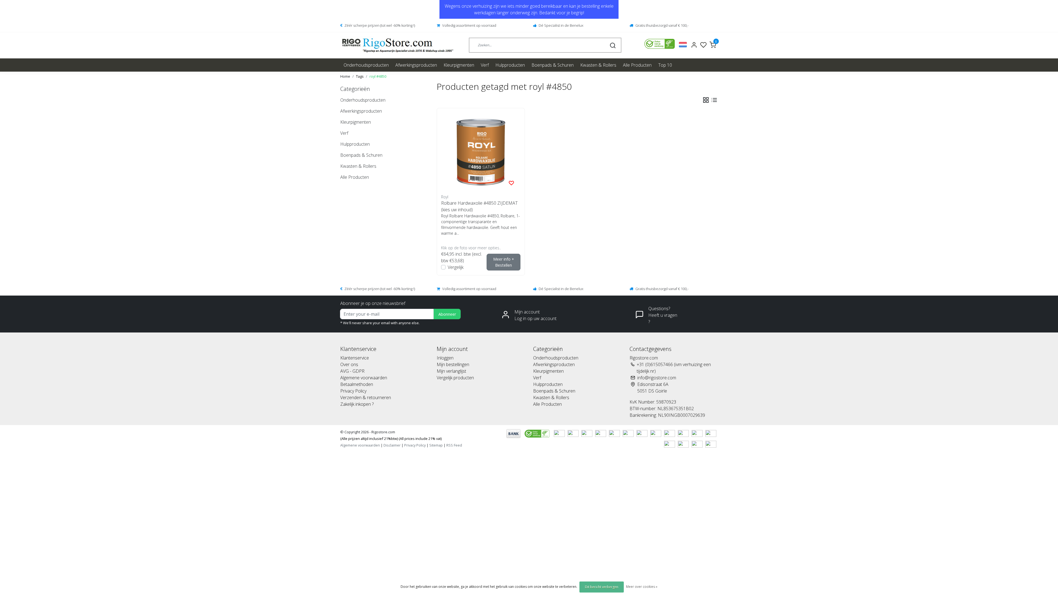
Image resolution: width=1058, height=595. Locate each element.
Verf (485, 65)
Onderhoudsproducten (366, 65)
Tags (360, 76)
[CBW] (537, 433)
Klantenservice (354, 358)
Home (345, 76)
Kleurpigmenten (459, 65)
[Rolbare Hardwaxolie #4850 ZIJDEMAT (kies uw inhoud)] (480, 152)
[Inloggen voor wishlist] (511, 183)
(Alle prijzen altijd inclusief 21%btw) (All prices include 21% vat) (391, 438)
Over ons (349, 364)
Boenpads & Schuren (552, 65)
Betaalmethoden (356, 384)
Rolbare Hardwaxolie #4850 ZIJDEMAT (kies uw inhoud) (479, 206)
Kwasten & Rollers (598, 65)
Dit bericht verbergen (601, 587)
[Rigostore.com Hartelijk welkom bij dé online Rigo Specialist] (397, 45)
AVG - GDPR (352, 371)
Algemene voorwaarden (363, 378)
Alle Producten (637, 65)
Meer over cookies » (641, 586)
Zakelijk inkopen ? (357, 404)
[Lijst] (714, 100)
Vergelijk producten (455, 378)
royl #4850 (377, 76)
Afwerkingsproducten (416, 65)
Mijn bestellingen (453, 364)
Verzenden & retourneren (365, 397)
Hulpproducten (510, 65)
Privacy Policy (353, 391)
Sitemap (436, 445)
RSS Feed (454, 445)
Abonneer (447, 314)
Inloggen (445, 358)
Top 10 (665, 65)
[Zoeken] (613, 45)
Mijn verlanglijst (451, 371)
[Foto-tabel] (705, 100)
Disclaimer (392, 445)
